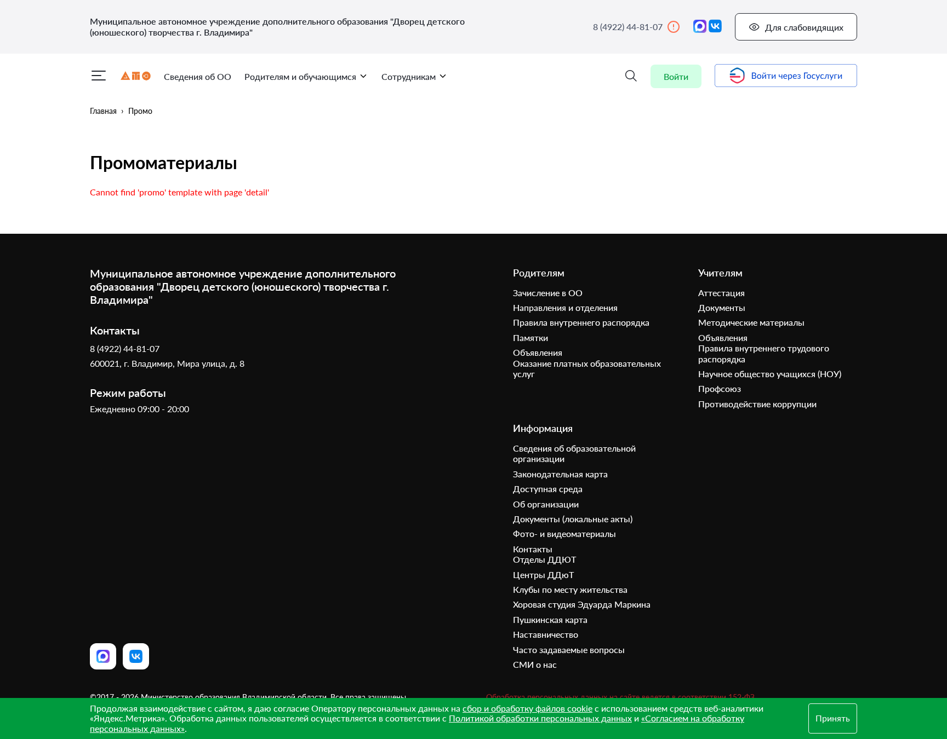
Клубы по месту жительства (570, 589)
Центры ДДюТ (543, 574)
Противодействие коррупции (757, 404)
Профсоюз (719, 388)
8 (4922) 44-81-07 (628, 26)
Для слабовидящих (804, 27)
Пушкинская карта (550, 619)
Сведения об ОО (197, 76)
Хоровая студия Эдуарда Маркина (582, 604)
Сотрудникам (408, 76)
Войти (676, 76)
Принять (832, 718)
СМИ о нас (535, 664)
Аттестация (721, 292)
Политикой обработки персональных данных (540, 718)
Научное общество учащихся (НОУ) (769, 373)
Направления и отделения (565, 307)
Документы (721, 307)
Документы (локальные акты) (572, 518)
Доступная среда (548, 488)
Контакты (532, 549)
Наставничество (545, 634)
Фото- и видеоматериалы (564, 533)
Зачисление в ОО (548, 292)
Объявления (537, 352)
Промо (140, 111)
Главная (103, 111)
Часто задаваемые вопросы (569, 649)
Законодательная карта (560, 474)
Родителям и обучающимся (300, 76)
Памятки (530, 337)
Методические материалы (751, 322)
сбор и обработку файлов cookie (527, 708)
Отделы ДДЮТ (544, 559)
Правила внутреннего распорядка (581, 322)
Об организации (546, 504)
